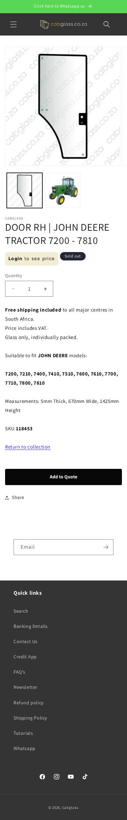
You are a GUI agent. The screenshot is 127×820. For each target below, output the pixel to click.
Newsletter (26, 687)
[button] (13, 24)
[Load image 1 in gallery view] (24, 190)
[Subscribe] (105, 547)
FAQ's (19, 672)
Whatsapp (25, 748)
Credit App (25, 657)
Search (21, 611)
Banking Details (31, 626)
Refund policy (29, 703)
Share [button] (18, 497)
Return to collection (27, 446)
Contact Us (26, 641)
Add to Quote (63, 477)
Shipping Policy (30, 718)
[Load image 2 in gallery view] (63, 190)
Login (15, 258)
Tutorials (23, 733)
